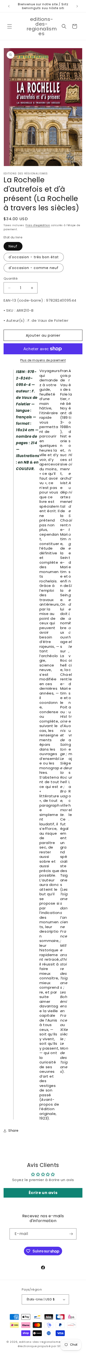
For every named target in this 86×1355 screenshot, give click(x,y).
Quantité (11, 278)
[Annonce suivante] (77, 6)
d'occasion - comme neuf (34, 267)
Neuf (13, 246)
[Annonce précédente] (9, 6)
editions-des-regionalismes (40, 1342)
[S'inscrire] (71, 1234)
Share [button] (13, 1130)
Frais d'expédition (38, 225)
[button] (9, 26)
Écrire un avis (43, 1192)
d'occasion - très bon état (34, 257)
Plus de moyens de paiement (43, 360)
